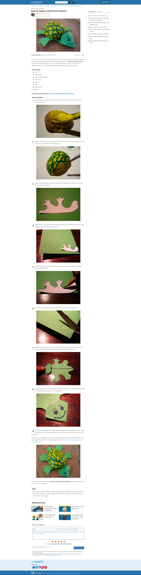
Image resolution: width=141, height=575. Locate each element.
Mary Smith (38, 16)
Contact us (54, 573)
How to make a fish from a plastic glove (62, 94)
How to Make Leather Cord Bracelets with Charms (100, 30)
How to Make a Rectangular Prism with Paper (99, 37)
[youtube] (42, 567)
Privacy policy (70, 573)
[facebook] (33, 567)
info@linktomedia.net (57, 555)
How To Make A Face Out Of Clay (98, 16)
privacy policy (47, 547)
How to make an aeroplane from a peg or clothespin (50, 509)
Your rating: (48, 544)
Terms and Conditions (61, 573)
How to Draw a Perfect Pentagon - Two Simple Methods (99, 24)
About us (48, 573)
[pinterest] (45, 567)
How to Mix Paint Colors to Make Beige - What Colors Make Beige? (99, 19)
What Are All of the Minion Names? (98, 27)
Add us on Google (80, 55)
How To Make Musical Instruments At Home (99, 42)
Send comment (79, 548)
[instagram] (39, 567)
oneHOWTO (33, 6)
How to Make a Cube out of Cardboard (99, 34)
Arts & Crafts (39, 6)
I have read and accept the (42, 547)
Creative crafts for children (62, 6)
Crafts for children (52, 6)
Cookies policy (77, 573)
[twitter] (36, 567)
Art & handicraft (45, 6)
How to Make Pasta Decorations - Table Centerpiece (77, 517)
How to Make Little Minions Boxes (49, 516)
